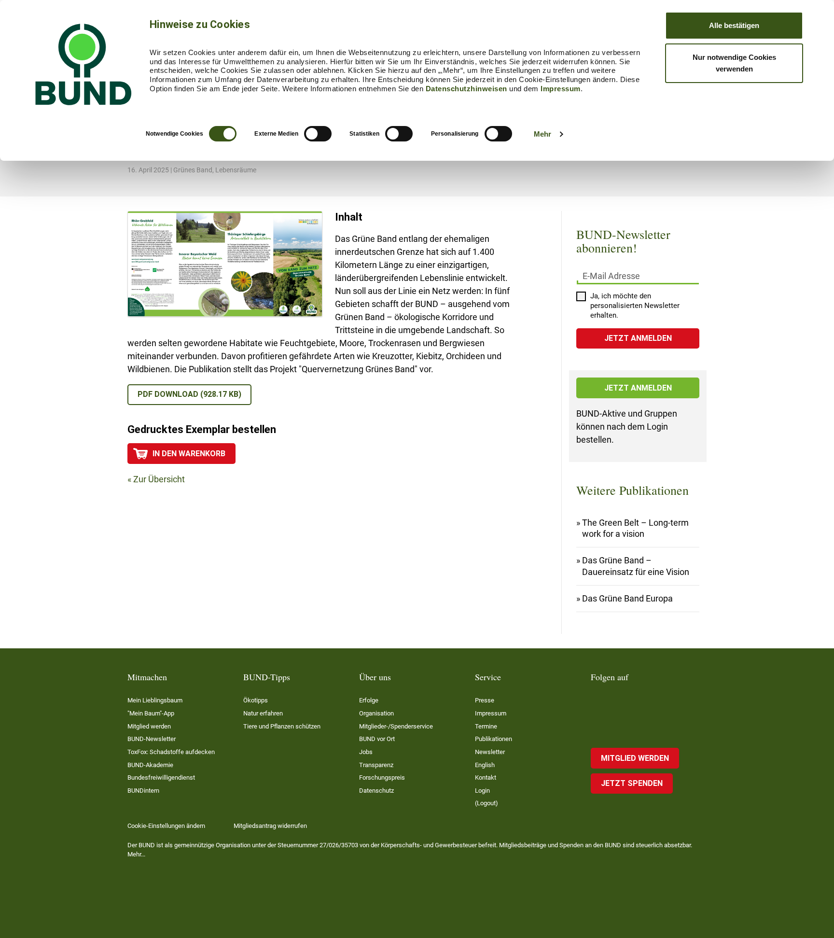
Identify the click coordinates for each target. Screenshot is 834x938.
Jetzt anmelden (638, 387)
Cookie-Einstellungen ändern (166, 825)
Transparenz (376, 765)
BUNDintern (143, 790)
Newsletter (490, 752)
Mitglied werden (149, 726)
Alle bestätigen (734, 25)
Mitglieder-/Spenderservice (396, 726)
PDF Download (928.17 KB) (189, 394)
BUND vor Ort (377, 738)
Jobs (366, 752)
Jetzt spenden (632, 783)
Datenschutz (376, 790)
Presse (484, 700)
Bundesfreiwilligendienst (161, 777)
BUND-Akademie (150, 765)
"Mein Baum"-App (150, 713)
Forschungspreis (382, 777)
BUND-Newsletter (151, 738)
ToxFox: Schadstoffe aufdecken (171, 752)
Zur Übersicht (159, 479)
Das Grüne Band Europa (627, 598)
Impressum (561, 88)
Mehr (542, 134)
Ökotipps (255, 700)
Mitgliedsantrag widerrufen (270, 825)
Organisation (376, 713)
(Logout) (486, 803)
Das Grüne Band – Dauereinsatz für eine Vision (635, 566)
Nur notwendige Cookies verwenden (734, 63)
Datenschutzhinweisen (466, 88)
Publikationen (493, 738)
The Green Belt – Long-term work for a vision (635, 528)
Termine (486, 726)
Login (482, 790)
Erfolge (368, 700)
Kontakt (485, 777)
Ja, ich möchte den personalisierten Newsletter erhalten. (635, 306)
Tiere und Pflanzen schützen (281, 726)
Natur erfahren (263, 713)
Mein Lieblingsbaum (154, 700)
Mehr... (136, 854)
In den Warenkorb (189, 453)
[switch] (318, 133)
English (485, 765)
